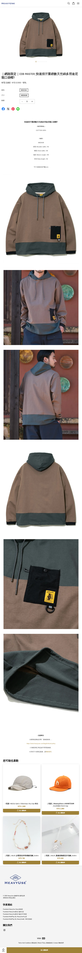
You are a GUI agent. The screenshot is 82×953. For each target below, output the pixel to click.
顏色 (3, 90)
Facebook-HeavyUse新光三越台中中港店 (15, 914)
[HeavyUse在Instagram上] (4, 931)
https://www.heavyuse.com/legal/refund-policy (41, 743)
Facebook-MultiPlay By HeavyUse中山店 (15, 916)
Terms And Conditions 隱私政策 (27, 943)
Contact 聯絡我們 (59, 943)
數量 (3, 100)
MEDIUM (24, 95)
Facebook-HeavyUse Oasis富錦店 (13, 909)
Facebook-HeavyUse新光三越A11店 (13, 911)
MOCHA (24, 90)
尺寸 (3, 95)
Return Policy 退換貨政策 (45, 943)
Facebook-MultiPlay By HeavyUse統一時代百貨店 (17, 919)
